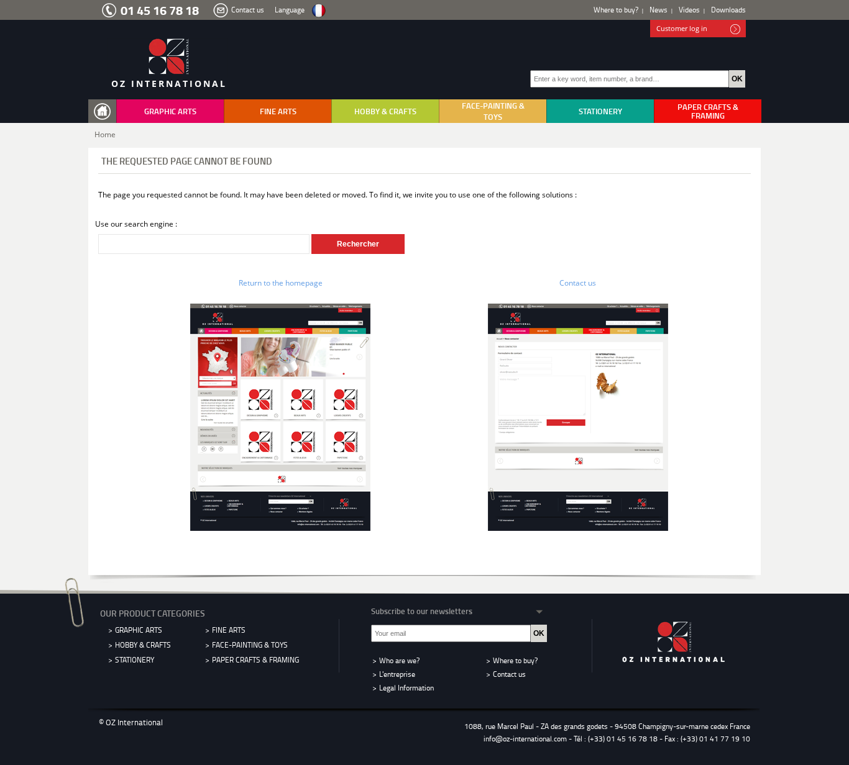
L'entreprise (397, 674)
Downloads (728, 9)
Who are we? (399, 660)
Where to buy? (616, 9)
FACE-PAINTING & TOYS (493, 111)
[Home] (105, 111)
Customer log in (681, 28)
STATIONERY (600, 111)
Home (105, 134)
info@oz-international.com (525, 738)
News (658, 9)
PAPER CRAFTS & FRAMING (707, 111)
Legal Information (406, 687)
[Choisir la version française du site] (318, 11)
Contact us (247, 9)
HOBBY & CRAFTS (385, 111)
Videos (689, 9)
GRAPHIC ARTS (170, 111)
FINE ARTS (278, 111)
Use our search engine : (136, 224)
